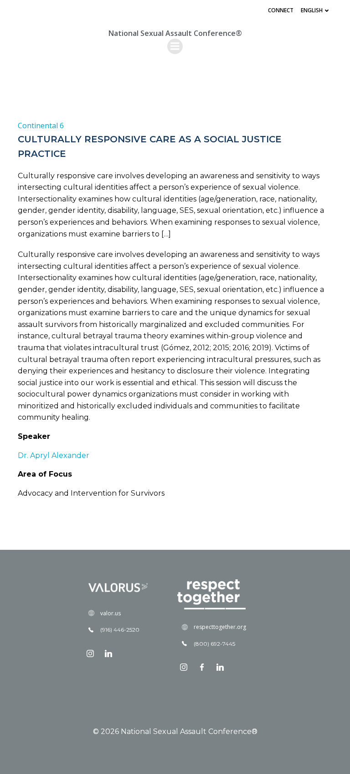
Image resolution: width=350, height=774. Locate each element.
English (312, 10)
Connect (280, 10)
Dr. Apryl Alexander (53, 455)
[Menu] (175, 46)
